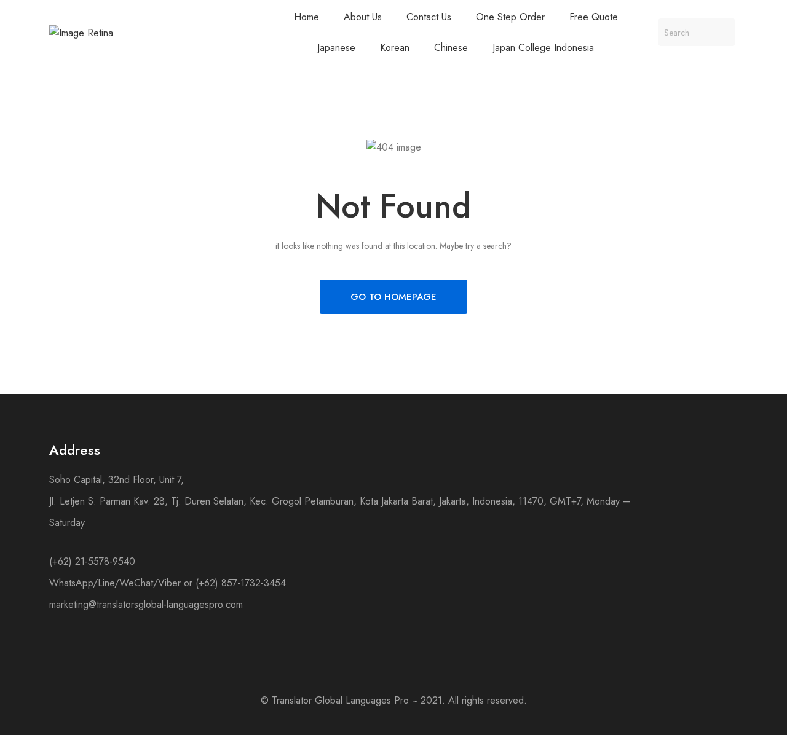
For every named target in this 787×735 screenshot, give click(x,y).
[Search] (721, 32)
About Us (363, 17)
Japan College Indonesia (543, 48)
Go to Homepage (393, 297)
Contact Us (428, 17)
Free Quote (593, 17)
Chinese (451, 48)
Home (306, 17)
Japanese (336, 48)
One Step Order (510, 17)
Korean (394, 48)
